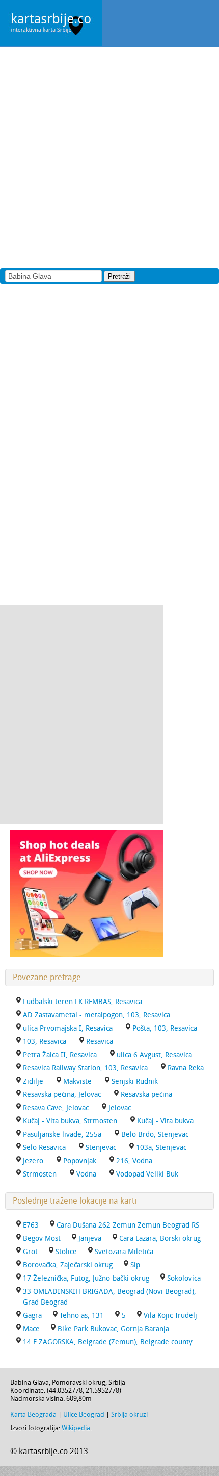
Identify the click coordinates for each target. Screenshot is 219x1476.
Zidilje (33, 1081)
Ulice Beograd (83, 1414)
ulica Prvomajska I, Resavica (68, 1028)
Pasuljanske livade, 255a (62, 1134)
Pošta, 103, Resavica (164, 1028)
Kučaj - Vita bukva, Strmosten (70, 1121)
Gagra (32, 1315)
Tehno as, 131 (82, 1315)
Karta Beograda (33, 1414)
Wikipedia (76, 1428)
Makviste (77, 1081)
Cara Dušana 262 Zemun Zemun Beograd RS (128, 1225)
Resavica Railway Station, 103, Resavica (85, 1068)
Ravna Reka (186, 1068)
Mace (31, 1328)
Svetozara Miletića (124, 1251)
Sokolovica (184, 1278)
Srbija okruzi (129, 1414)
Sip (135, 1265)
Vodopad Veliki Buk (147, 1174)
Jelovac (119, 1108)
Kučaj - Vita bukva (165, 1121)
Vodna (86, 1174)
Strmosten (40, 1174)
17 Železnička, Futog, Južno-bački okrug (86, 1278)
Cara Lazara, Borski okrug (160, 1238)
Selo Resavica (44, 1147)
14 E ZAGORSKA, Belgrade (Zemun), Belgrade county (108, 1342)
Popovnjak (79, 1161)
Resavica (99, 1041)
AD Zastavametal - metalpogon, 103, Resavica (96, 1015)
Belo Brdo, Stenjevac (154, 1134)
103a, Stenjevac (161, 1147)
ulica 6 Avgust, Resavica (154, 1054)
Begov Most (42, 1238)
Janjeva (89, 1238)
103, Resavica (44, 1041)
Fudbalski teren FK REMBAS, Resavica (82, 1001)
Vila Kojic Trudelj (170, 1315)
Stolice (66, 1251)
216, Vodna (134, 1161)
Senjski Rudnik (135, 1081)
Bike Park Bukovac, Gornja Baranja (113, 1328)
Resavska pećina (146, 1094)
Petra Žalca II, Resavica (60, 1054)
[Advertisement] (109, 157)
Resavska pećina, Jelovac (62, 1094)
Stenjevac (101, 1147)
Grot (30, 1251)
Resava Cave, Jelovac (56, 1108)
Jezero (33, 1161)
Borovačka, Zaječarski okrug (68, 1265)
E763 (31, 1225)
